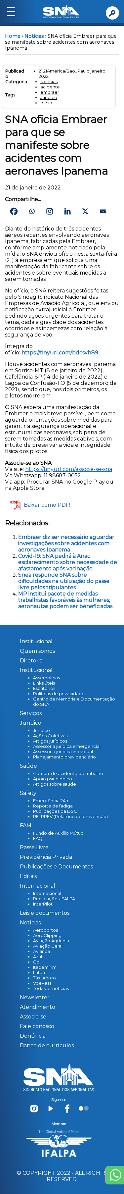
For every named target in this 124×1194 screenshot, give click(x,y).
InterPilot (43, 904)
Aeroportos (45, 930)
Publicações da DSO (55, 811)
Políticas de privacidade (59, 693)
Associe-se (33, 1016)
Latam (40, 972)
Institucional (36, 641)
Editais (28, 876)
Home (13, 36)
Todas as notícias (51, 988)
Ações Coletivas (50, 735)
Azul (37, 956)
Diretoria (31, 660)
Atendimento (37, 1007)
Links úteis (44, 683)
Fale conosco (37, 1026)
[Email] (103, 211)
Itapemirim (45, 967)
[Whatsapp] (31, 211)
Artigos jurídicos (50, 741)
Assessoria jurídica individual (63, 751)
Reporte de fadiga (53, 805)
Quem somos (37, 651)
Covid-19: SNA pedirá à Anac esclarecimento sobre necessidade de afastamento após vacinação (67, 562)
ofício (46, 102)
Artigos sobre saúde (54, 784)
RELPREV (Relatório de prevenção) (70, 816)
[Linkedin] (67, 211)
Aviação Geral (47, 946)
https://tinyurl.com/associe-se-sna (68, 469)
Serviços (31, 713)
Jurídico (48, 97)
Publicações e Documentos (56, 866)
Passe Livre (34, 847)
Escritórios (44, 688)
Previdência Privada (46, 857)
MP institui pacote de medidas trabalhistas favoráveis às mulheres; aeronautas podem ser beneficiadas (65, 600)
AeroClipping (47, 935)
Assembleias (46, 677)
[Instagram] (49, 211)
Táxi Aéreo (44, 977)
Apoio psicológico (52, 778)
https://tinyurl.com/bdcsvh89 (59, 352)
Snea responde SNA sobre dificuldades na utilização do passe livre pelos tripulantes (63, 581)
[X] (85, 211)
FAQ (38, 838)
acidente (50, 86)
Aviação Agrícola (51, 940)
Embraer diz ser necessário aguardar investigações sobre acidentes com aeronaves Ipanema (66, 543)
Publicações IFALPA (54, 898)
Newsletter (35, 997)
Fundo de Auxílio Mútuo (58, 833)
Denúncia (33, 1036)
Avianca (41, 951)
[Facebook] (14, 211)
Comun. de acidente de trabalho (68, 773)
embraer (49, 92)
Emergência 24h (50, 800)
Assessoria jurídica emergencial (67, 746)
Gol (36, 961)
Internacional (47, 893)
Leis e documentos (44, 913)
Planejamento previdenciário (64, 756)
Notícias (34, 36)
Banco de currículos (47, 1045)
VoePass (42, 983)
